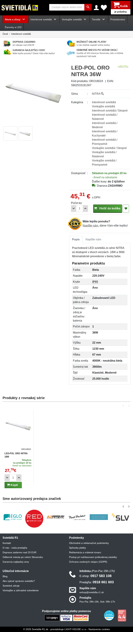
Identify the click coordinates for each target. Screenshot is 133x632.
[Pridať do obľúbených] (126, 209)
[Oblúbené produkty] (104, 7)
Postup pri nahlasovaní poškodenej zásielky (93, 557)
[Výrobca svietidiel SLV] (120, 517)
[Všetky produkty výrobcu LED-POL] (123, 66)
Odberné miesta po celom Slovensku (23, 557)
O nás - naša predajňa (15, 547)
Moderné (97, 127)
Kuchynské (99, 135)
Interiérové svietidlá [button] (41, 19)
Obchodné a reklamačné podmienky (89, 543)
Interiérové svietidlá (21, 34)
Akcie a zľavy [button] (13, 19)
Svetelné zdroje (11, 585)
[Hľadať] (88, 7)
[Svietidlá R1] (20, 7)
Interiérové (104, 102)
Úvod (5, 34)
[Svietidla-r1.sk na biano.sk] (122, 615)
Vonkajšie (103, 106)
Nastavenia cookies (99, 629)
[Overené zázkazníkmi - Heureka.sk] (109, 615)
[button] (124, 405)
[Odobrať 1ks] (73, 208)
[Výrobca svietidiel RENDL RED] (34, 519)
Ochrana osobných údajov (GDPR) (88, 561)
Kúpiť (14, 485)
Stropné (123, 110)
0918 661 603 (96, 582)
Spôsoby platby (77, 547)
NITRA (96, 93)
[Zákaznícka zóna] (96, 7)
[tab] (76, 239)
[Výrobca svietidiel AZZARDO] (56, 517)
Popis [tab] (76, 239)
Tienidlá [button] (96, 19)
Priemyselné (99, 143)
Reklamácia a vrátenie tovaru (85, 552)
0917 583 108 (95, 576)
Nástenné (98, 118)
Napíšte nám (90, 225)
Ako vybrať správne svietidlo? (19, 581)
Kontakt (7, 543)
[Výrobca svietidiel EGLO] (13, 517)
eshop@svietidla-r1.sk (91, 592)
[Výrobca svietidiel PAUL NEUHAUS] (77, 517)
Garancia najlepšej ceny (16, 561)
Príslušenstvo (117, 19)
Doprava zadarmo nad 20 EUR (19, 552)
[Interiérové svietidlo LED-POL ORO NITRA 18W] (18, 431)
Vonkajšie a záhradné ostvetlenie (21, 590)
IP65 (95, 281)
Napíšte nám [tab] (93, 239)
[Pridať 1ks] (85, 208)
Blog (5, 576)
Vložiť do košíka (109, 208)
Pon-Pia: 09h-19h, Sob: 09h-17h (97, 601)
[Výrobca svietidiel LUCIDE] (99, 517)
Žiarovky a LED (13, 27)
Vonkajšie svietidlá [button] (72, 19)
